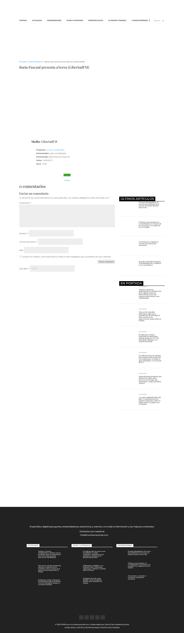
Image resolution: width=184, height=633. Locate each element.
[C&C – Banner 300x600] (142, 494)
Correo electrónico (28, 242)
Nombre (23, 233)
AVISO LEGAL (70, 628)
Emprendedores (54, 20)
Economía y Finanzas (117, 20)
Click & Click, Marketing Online (117, 624)
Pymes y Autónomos (74, 20)
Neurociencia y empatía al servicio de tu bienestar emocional (148, 243)
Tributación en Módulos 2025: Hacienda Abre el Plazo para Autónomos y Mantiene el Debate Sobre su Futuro (94, 568)
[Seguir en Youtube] (103, 617)
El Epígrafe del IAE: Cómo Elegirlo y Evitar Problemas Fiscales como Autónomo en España (92, 580)
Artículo (67, 175)
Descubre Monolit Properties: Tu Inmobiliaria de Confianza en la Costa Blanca (150, 263)
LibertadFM (49, 141)
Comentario (25, 203)
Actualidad (37, 20)
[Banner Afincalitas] (92, 51)
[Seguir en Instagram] (92, 617)
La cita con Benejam (55, 150)
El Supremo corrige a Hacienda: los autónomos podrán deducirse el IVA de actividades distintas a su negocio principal (149, 337)
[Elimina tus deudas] (142, 193)
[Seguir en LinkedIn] (97, 617)
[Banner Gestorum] (92, 609)
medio (67, 180)
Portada (23, 20)
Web (21, 250)
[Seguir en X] (86, 617)
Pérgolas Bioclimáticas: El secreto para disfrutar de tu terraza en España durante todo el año (149, 204)
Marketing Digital (95, 20)
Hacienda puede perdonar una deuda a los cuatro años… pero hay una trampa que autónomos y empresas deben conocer (150, 379)
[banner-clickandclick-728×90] (116, 14)
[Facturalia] (142, 142)
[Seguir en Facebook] (81, 617)
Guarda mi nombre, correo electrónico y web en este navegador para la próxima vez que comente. (66, 256)
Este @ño (24, 268)
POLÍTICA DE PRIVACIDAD (88, 628)
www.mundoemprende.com (77, 624)
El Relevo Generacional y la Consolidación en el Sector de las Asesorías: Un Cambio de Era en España (150, 224)
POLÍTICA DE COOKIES (110, 628)
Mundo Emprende (140, 20)
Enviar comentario (106, 262)
